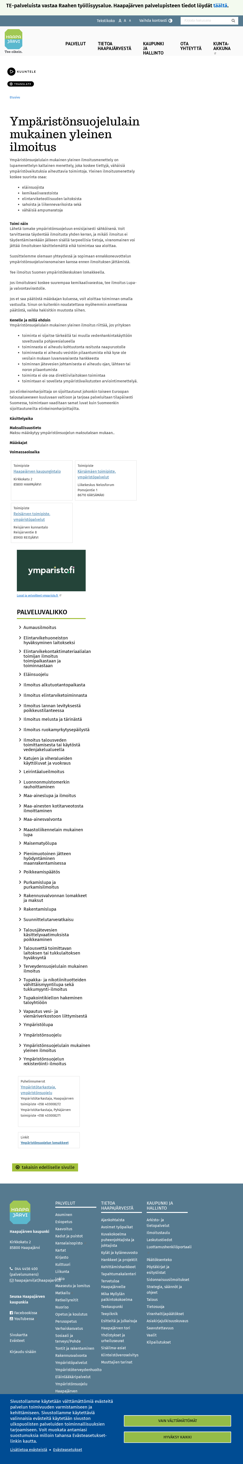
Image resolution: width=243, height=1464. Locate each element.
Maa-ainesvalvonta (42, 819)
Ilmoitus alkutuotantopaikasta (54, 685)
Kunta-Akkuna (222, 46)
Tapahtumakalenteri (118, 1274)
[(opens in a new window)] (51, 570)
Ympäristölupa (38, 1024)
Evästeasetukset (67, 1449)
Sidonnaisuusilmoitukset (167, 1279)
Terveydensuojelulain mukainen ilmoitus (55, 969)
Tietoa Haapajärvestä (114, 46)
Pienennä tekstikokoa (127, 20)
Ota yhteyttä (190, 46)
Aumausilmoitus (39, 627)
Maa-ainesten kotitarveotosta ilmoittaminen (53, 808)
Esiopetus (63, 1222)
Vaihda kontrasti (153, 20)
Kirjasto (61, 1257)
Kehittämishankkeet (118, 1267)
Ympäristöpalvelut (71, 1362)
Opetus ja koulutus (71, 1314)
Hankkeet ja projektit (119, 1259)
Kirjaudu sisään (23, 1351)
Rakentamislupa (39, 909)
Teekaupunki (112, 1306)
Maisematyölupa (40, 843)
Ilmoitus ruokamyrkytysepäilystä (56, 729)
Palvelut (75, 43)
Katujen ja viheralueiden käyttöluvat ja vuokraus (47, 761)
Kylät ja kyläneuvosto (119, 1252)
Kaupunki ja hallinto (153, 48)
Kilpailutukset (159, 1342)
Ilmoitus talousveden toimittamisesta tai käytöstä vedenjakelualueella (51, 744)
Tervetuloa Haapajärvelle (113, 1284)
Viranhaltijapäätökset (165, 1314)
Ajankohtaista (113, 1220)
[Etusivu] (15, 41)
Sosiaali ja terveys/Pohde (68, 1338)
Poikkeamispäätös (41, 872)
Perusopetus (66, 1321)
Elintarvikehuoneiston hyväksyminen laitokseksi (49, 640)
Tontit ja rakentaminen (74, 1348)
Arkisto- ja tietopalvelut (158, 1223)
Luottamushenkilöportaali (167, 1247)
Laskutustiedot (159, 1240)
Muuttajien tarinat (116, 1362)
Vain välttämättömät (177, 1420)
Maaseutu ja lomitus (72, 1286)
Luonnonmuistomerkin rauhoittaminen (46, 784)
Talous (152, 1299)
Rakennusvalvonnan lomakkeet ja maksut (55, 898)
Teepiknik (109, 1314)
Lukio (60, 1278)
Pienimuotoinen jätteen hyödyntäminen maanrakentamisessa (47, 858)
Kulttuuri (62, 1264)
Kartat (60, 1250)
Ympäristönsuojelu (42, 1035)
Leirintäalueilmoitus (43, 771)
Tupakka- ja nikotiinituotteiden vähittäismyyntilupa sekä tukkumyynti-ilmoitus (54, 984)
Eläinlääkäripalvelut (73, 1377)
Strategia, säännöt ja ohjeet (164, 1290)
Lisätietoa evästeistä (28, 1449)
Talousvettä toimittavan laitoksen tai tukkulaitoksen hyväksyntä (51, 952)
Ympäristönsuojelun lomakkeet (45, 1143)
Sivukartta (19, 1335)
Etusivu (15, 97)
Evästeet (17, 1340)
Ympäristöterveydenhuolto (75, 1370)
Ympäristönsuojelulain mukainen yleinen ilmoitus (56, 1048)
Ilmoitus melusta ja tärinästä (52, 719)
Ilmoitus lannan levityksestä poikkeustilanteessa (52, 708)
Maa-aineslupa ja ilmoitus (49, 795)
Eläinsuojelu (35, 674)
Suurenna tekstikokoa (117, 20)
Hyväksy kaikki (178, 1437)
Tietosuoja (155, 1306)
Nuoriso (62, 1307)
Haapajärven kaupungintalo (37, 471)
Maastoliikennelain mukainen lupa (53, 832)
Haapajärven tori (115, 1328)
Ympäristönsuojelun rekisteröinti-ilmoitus (44, 1061)
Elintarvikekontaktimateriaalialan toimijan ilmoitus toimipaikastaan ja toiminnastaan (57, 659)
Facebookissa (25, 1313)
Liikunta (62, 1271)
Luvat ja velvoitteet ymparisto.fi (38, 595)
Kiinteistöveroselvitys (119, 1355)
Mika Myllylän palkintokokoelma (116, 1297)
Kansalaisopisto (69, 1243)
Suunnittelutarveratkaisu (48, 919)
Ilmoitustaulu (158, 1232)
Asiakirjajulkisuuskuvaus (167, 1321)
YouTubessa (24, 1319)
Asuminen (63, 1214)
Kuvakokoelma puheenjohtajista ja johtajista (117, 1240)
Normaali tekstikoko (122, 20)
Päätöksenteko (159, 1259)
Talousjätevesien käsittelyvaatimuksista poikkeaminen (46, 934)
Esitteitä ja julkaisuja (119, 1321)
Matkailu (62, 1293)
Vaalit (152, 1335)
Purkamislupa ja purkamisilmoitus (41, 885)
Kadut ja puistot (69, 1236)
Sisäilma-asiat (113, 1348)
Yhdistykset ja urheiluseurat (113, 1338)
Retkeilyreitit (66, 1300)
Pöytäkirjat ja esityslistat (158, 1270)
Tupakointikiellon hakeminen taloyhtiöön (52, 1000)
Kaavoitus (63, 1229)
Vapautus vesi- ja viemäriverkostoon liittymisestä (55, 1014)
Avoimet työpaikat (117, 1227)
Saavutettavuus (160, 1328)
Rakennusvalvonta (71, 1355)
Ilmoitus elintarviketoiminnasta (55, 695)
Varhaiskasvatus (69, 1328)
